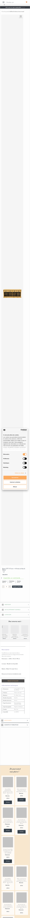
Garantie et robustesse (11, 725)
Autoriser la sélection (15, 482)
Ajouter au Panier (17, 586)
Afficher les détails (19, 473)
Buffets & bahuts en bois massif (17, 11)
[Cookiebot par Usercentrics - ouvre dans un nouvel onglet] (21, 430)
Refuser (15, 486)
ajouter (4, 571)
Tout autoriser (15, 477)
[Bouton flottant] (26, 2)
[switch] (25, 459)
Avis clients (7, 720)
